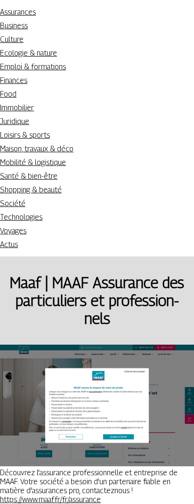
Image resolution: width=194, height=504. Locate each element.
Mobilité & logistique (33, 162)
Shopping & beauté (31, 189)
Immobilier (17, 107)
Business (14, 25)
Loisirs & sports (25, 135)
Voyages (13, 230)
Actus (9, 244)
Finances (13, 80)
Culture (12, 39)
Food (8, 94)
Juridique (14, 121)
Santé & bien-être (28, 176)
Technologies (21, 217)
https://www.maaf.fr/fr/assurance (50, 499)
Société (12, 203)
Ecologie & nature (28, 53)
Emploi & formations (33, 66)
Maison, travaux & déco (36, 148)
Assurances (18, 12)
